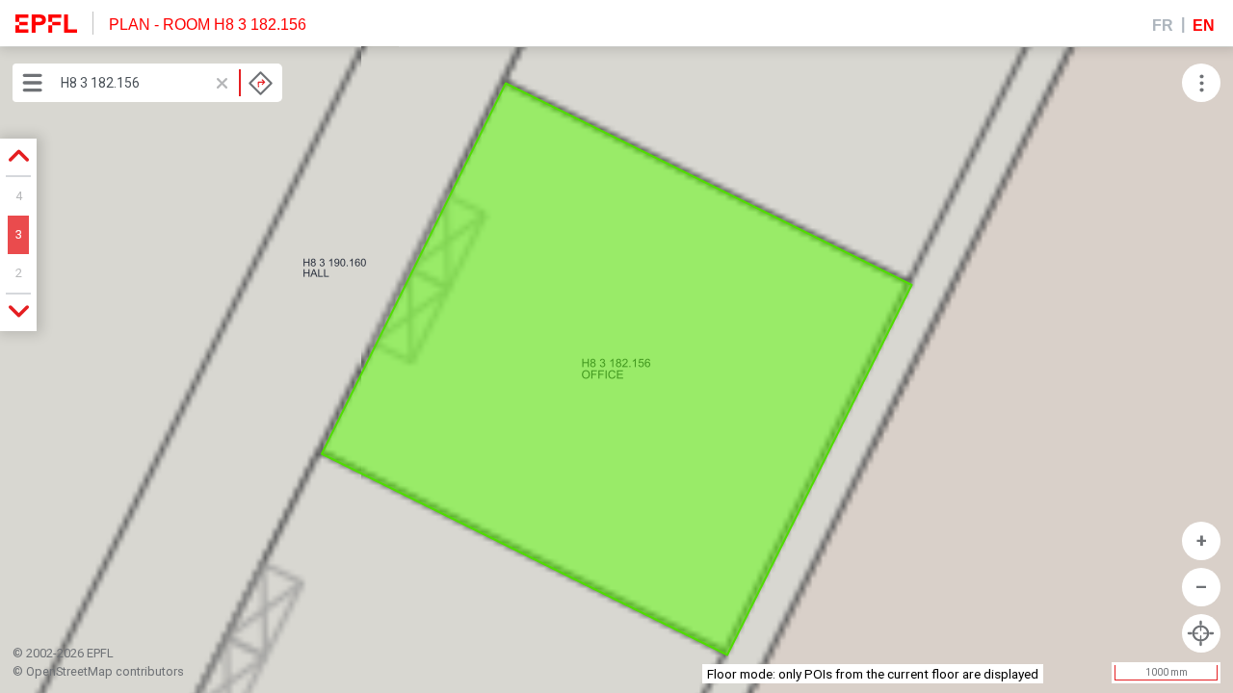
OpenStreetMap (69, 671)
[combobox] (167, 83)
